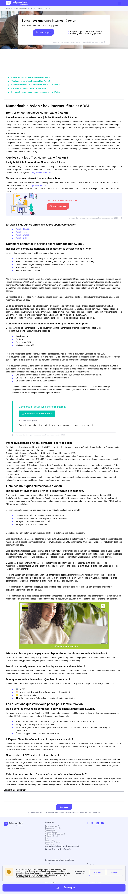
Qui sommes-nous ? (52, 826)
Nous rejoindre (50, 844)
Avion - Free (21, 232)
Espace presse (50, 840)
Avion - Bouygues (24, 229)
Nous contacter (50, 830)
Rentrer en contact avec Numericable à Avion (30, 77)
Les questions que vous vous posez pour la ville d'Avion (35, 92)
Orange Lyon (91, 864)
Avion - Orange (22, 235)
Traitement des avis (51, 836)
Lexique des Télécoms (52, 842)
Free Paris (48, 864)
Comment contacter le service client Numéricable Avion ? (35, 85)
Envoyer (64, 807)
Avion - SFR (21, 238)
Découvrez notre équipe (53, 828)
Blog (46, 838)
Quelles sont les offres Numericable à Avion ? (30, 81)
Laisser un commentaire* (15, 790)
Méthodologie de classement (55, 834)
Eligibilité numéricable (41, 173)
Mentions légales (51, 832)
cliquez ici (96, 812)
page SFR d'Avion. (38, 185)
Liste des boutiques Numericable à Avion (28, 88)
